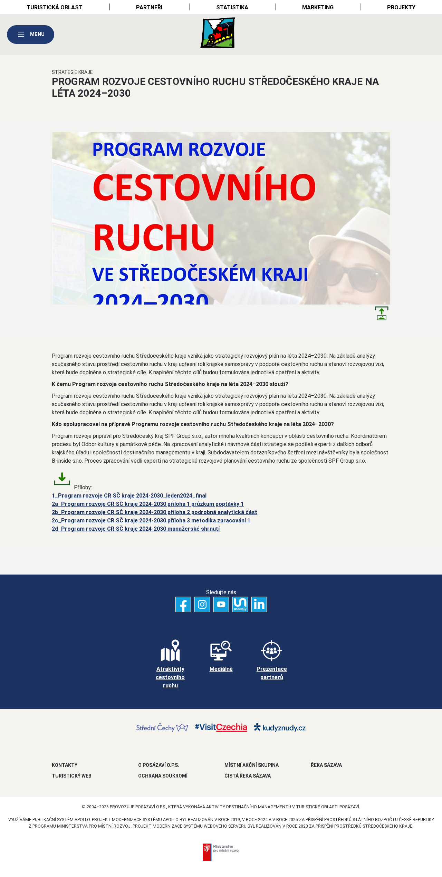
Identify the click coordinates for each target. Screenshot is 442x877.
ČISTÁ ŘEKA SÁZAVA (247, 776)
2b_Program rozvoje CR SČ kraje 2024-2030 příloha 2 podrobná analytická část (154, 512)
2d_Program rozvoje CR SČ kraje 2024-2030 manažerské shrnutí (136, 529)
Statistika (232, 7)
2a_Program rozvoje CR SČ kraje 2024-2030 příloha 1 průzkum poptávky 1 (148, 504)
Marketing (318, 7)
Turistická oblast (55, 7)
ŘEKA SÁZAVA (326, 765)
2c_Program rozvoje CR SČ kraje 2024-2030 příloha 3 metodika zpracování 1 (151, 520)
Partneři (149, 7)
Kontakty (64, 765)
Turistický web (72, 776)
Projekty (401, 7)
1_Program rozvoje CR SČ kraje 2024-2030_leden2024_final (129, 495)
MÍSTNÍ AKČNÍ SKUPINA (251, 765)
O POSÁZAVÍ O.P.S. (158, 765)
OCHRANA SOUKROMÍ (163, 776)
